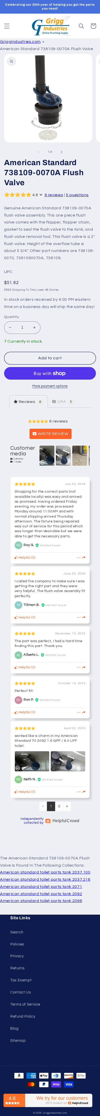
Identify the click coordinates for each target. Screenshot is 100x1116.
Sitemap (18, 1041)
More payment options (50, 386)
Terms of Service (25, 1004)
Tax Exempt (21, 980)
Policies (17, 944)
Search (16, 932)
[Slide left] (38, 152)
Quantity (11, 317)
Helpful (24, 557)
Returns (17, 968)
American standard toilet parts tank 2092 (41, 894)
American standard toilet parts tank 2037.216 (45, 879)
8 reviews (54, 195)
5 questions (77, 195)
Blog (14, 1028)
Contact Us (20, 992)
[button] (7, 26)
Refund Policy (22, 1016)
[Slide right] (61, 152)
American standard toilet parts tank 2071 (41, 887)
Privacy (17, 956)
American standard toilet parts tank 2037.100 (45, 872)
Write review (52, 434)
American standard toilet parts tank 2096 (41, 901)
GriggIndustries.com (20, 42)
